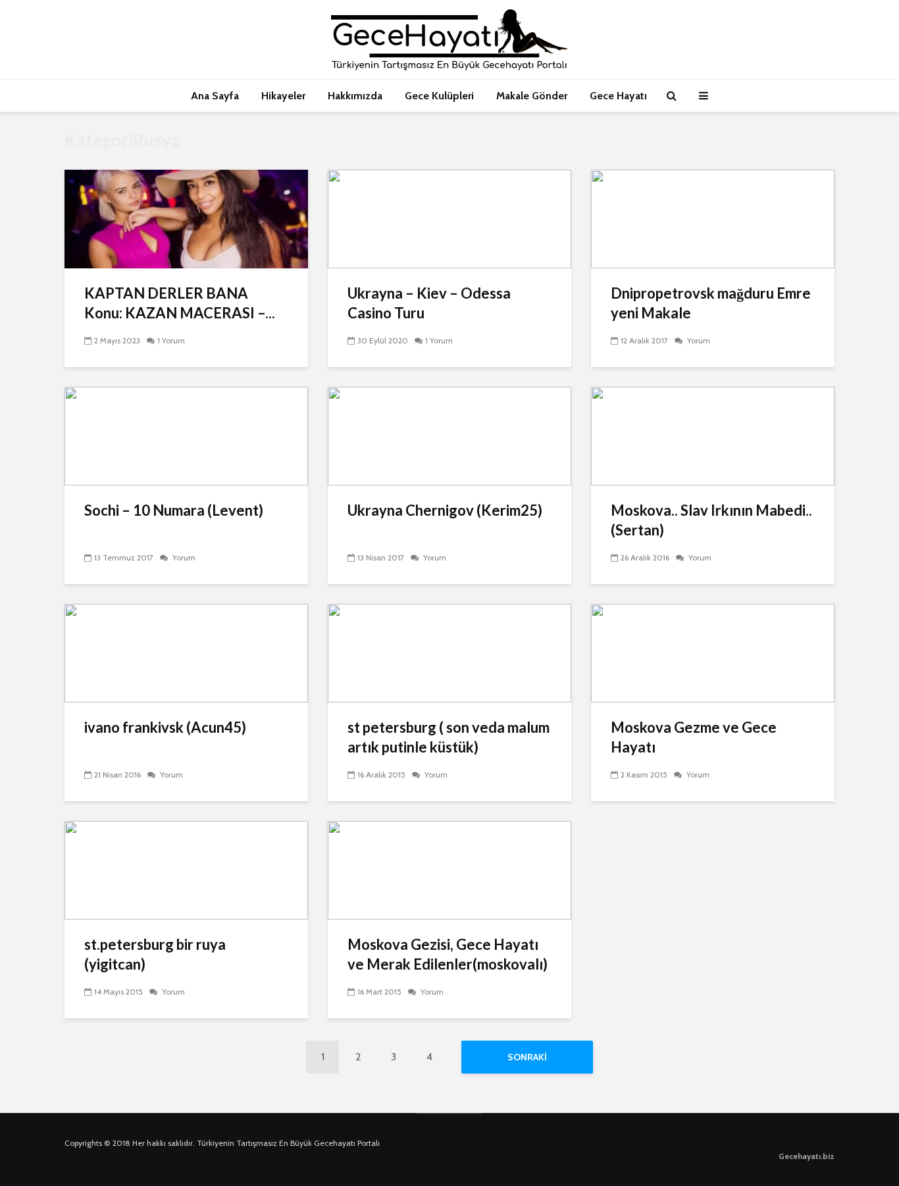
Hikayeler (283, 95)
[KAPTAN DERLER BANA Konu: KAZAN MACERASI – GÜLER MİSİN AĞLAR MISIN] (186, 218)
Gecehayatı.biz (807, 1156)
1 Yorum (171, 340)
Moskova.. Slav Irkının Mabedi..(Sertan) (711, 520)
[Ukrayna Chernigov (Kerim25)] (449, 435)
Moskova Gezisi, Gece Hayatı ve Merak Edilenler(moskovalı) (447, 954)
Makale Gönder (531, 95)
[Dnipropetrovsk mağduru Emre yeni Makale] (713, 218)
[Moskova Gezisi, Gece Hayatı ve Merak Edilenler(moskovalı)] (449, 869)
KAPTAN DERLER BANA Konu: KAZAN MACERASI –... (179, 303)
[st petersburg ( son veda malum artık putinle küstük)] (449, 652)
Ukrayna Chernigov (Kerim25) (444, 510)
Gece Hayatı (618, 95)
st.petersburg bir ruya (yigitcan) (155, 954)
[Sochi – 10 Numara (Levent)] (186, 435)
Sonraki (527, 1057)
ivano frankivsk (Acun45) (165, 727)
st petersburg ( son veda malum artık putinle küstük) (448, 737)
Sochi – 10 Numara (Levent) (173, 510)
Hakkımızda (355, 95)
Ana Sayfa (215, 95)
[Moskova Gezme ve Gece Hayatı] (713, 652)
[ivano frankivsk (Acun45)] (186, 652)
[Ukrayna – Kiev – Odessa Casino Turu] (449, 218)
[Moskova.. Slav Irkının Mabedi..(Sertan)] (713, 435)
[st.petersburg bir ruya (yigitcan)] (186, 869)
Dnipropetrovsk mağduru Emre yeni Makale (711, 303)
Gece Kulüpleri (439, 95)
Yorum (697, 340)
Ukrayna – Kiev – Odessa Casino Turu (429, 303)
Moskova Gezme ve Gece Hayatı (694, 737)
